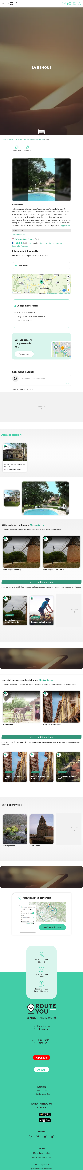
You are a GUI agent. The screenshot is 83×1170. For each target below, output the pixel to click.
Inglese (52, 243)
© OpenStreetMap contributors (62, 293)
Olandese (60, 243)
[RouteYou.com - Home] (12, 3)
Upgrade (41, 1057)
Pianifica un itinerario (43, 1027)
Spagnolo (16, 246)
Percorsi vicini (24, 354)
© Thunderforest (49, 293)
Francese (44, 243)
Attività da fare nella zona (27, 312)
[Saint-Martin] (42, 829)
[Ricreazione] (21, 707)
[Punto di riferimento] (61, 707)
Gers (21, 139)
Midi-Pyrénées (28, 139)
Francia (16, 139)
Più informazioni (19, 234)
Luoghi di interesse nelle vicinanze (30, 316)
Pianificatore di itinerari (52, 927)
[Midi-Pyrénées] (15, 829)
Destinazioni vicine (24, 320)
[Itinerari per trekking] (21, 552)
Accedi (41, 1069)
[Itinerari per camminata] (61, 552)
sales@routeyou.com (42, 1157)
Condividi (17, 150)
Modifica (27, 150)
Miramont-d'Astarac (38, 139)
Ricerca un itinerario (43, 1041)
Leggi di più (65, 225)
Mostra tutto (37, 525)
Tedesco (24, 246)
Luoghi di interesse (8, 139)
